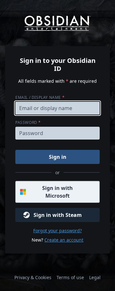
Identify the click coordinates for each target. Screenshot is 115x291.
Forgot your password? (57, 230)
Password (28, 122)
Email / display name (40, 97)
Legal (95, 277)
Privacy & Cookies (32, 277)
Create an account (63, 240)
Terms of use (70, 277)
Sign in (57, 156)
